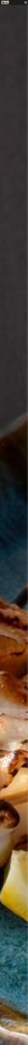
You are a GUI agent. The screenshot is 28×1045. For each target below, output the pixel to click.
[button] (12, 1043)
